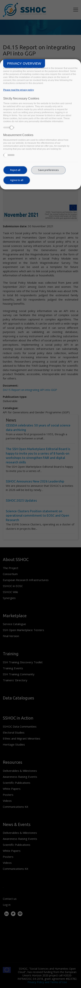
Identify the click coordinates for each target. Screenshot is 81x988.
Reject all (15, 170)
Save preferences (48, 170)
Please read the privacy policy (18, 90)
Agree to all (16, 180)
